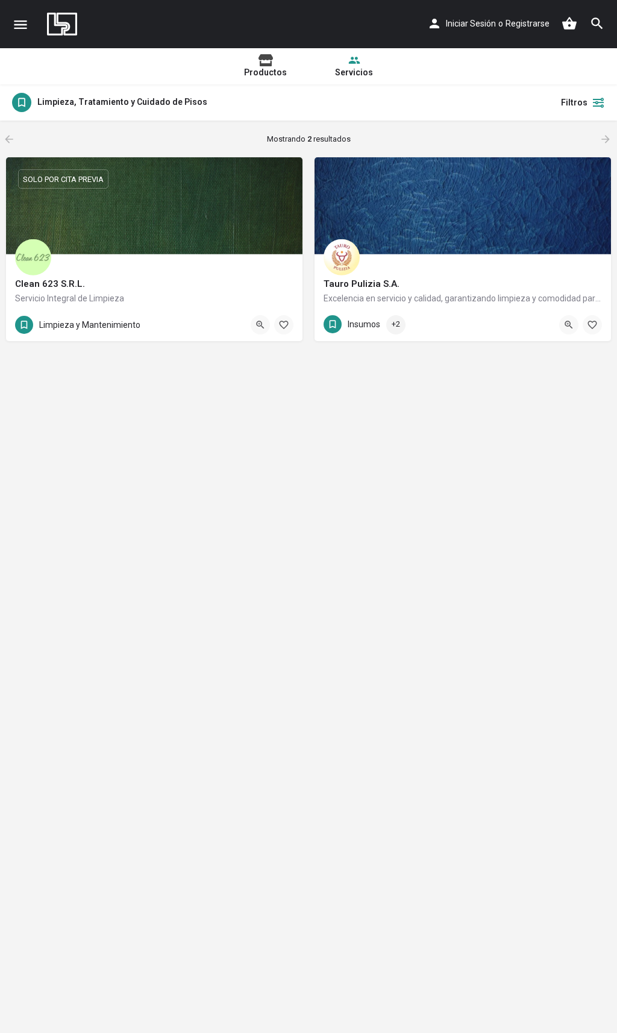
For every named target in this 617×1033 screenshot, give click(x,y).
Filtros (574, 102)
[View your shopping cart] (569, 23)
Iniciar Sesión (471, 23)
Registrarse (528, 23)
